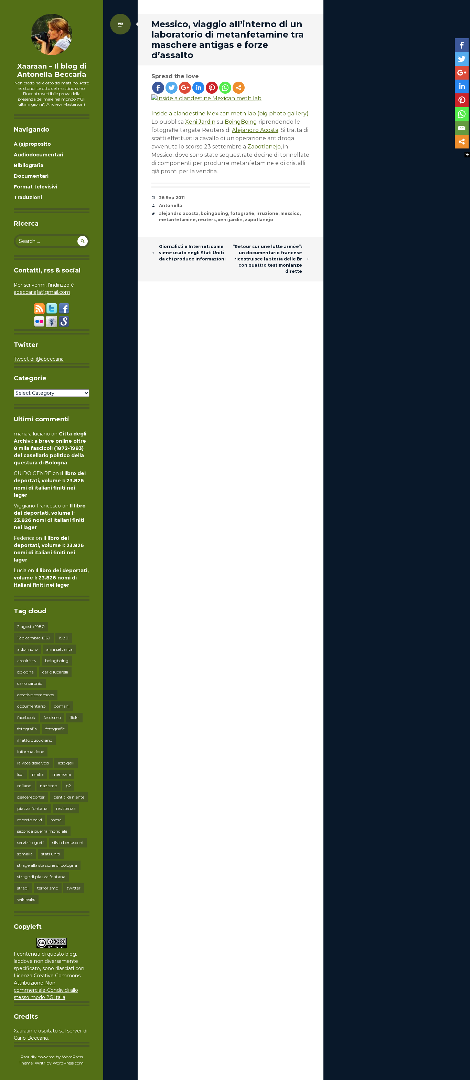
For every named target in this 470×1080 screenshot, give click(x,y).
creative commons (35, 694)
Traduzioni (28, 197)
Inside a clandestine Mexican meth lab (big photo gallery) (230, 113)
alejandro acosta (179, 213)
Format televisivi (35, 187)
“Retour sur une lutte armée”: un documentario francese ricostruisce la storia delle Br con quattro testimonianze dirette (267, 259)
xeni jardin (230, 219)
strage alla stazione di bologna (47, 865)
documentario (31, 706)
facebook (26, 717)
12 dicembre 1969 (33, 637)
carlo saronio (29, 683)
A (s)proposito (32, 144)
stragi (23, 888)
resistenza (66, 808)
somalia (25, 853)
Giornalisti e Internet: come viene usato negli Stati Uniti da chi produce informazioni (192, 252)
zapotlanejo (259, 219)
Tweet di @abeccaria (39, 359)
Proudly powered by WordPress (52, 1056)
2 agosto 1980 (31, 626)
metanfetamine (177, 219)
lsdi (20, 774)
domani (62, 706)
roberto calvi (29, 819)
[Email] (462, 128)
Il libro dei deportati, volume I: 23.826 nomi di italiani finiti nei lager (51, 577)
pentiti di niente (68, 797)
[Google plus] (185, 88)
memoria (61, 774)
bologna (25, 672)
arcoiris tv (26, 660)
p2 (68, 785)
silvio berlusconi (67, 842)
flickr (74, 717)
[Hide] (467, 154)
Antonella (170, 205)
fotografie (55, 728)
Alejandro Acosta (255, 130)
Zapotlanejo (264, 146)
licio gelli (66, 762)
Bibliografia (28, 165)
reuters (207, 219)
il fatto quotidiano (34, 740)
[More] (239, 88)
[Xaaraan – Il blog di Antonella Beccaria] (51, 34)
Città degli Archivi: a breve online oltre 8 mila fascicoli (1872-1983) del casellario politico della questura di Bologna (50, 448)
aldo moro (27, 649)
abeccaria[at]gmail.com (42, 292)
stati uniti (50, 853)
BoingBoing (241, 122)
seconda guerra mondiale (42, 831)
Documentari (31, 176)
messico (290, 213)
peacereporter (31, 797)
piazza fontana (32, 808)
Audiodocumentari (38, 155)
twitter (74, 888)
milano (24, 785)
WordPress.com (68, 1063)
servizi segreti (30, 842)
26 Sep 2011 (172, 197)
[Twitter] (171, 88)
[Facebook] (158, 88)
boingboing (56, 660)
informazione (30, 751)
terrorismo (47, 888)
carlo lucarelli (55, 672)
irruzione (267, 213)
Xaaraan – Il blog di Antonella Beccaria (51, 70)
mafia (38, 774)
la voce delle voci (33, 762)
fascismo (52, 717)
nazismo (48, 785)
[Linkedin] (198, 88)
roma (56, 819)
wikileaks (26, 899)
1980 (63, 637)
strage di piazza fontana (41, 876)
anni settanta (59, 649)
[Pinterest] (212, 88)
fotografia (27, 728)
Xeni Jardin (200, 122)
